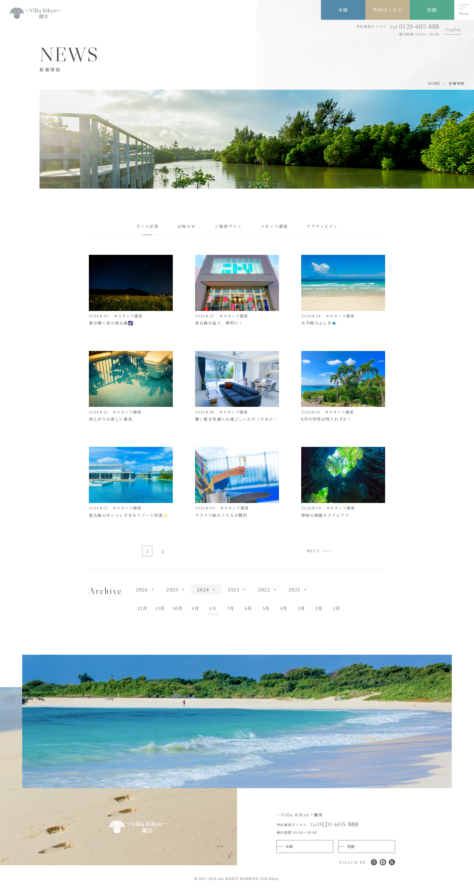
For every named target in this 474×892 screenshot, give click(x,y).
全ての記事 (147, 226)
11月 (160, 608)
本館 (343, 9)
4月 (283, 608)
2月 (319, 608)
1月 (336, 608)
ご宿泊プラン (228, 226)
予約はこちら (387, 9)
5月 (266, 608)
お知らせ (187, 226)
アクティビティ (322, 226)
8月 (213, 608)
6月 (248, 608)
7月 (230, 608)
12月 (142, 608)
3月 (301, 608)
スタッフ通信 (274, 226)
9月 (195, 608)
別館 (432, 9)
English (453, 29)
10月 (177, 608)
